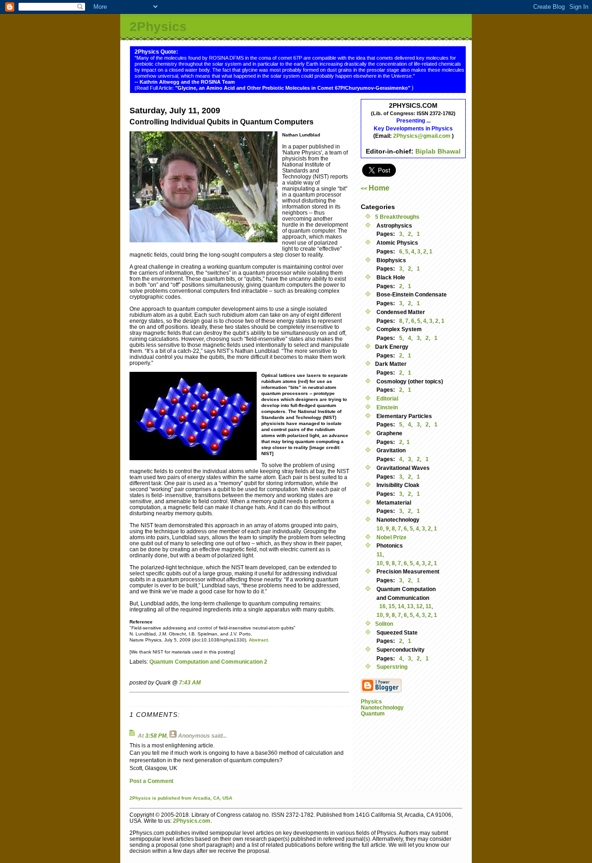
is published (166, 798)
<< (375, 188)
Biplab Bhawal (438, 151)
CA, (217, 798)
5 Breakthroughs (397, 217)
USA (227, 798)
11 (379, 554)
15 (391, 606)
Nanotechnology (382, 707)
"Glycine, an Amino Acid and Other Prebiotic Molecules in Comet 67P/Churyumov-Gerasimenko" (293, 88)
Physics (371, 701)
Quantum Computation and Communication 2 (208, 662)
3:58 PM (155, 736)
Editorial (386, 398)
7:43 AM (190, 682)
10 (379, 528)
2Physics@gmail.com (422, 136)
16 (382, 606)
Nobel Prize (391, 537)
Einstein (386, 407)
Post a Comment (151, 781)
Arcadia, (202, 798)
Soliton (384, 624)
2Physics (158, 26)
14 (401, 606)
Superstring (391, 667)
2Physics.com (191, 821)
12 (419, 606)
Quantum (373, 713)
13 (410, 606)
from (186, 798)
